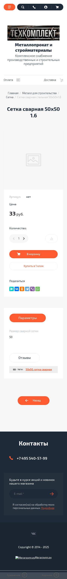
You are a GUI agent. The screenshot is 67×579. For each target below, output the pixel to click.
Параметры (27, 318)
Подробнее (47, 508)
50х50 (29, 369)
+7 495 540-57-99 (32, 458)
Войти (46, 7)
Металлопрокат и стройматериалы (33, 47)
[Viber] (32, 289)
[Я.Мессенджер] (11, 289)
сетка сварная (43, 369)
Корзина (57, 7)
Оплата (8, 80)
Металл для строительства (39, 93)
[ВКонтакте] (17, 289)
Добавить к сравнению (51, 238)
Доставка (50, 80)
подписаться (54, 493)
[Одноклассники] (22, 289)
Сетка (9, 97)
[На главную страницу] (33, 33)
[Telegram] (27, 289)
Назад (37, 400)
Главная (13, 93)
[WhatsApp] (37, 289)
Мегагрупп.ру (43, 557)
